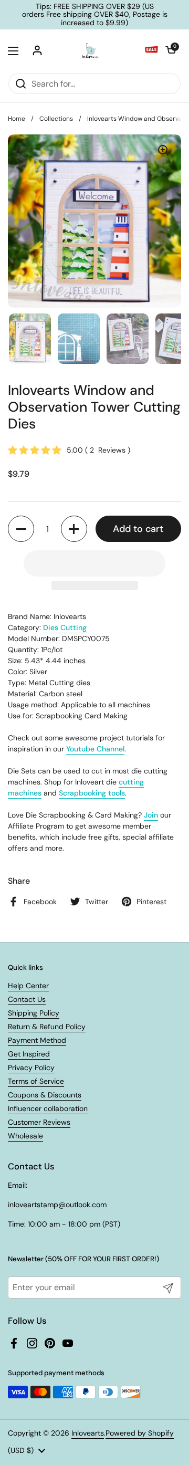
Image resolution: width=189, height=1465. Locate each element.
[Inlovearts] (90, 50)
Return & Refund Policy (47, 1026)
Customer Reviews (39, 1122)
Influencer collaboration (48, 1108)
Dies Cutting (65, 627)
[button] (170, 50)
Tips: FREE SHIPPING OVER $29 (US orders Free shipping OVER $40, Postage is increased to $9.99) (94, 15)
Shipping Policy (33, 1013)
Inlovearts (87, 1433)
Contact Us (27, 999)
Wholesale (25, 1135)
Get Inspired (29, 1054)
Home (16, 118)
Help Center (28, 985)
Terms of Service (36, 1081)
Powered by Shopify (140, 1433)
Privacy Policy (31, 1067)
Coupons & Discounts (44, 1095)
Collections (56, 118)
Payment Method (37, 1040)
